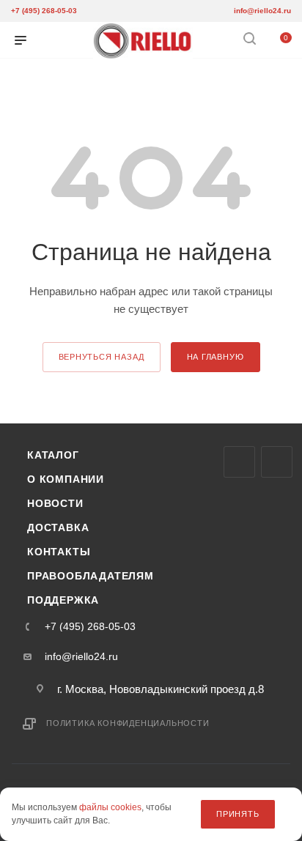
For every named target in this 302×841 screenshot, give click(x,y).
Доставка (58, 527)
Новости (55, 503)
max (239, 462)
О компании (65, 479)
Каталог (53, 455)
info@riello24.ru (262, 11)
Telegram (276, 462)
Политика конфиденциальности (128, 723)
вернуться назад (101, 356)
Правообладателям (90, 576)
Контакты (58, 551)
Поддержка (63, 600)
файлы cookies (110, 808)
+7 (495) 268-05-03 (44, 11)
